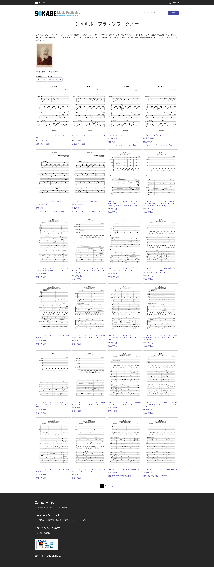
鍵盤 (37, 144)
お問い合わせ (61, 507)
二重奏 (47, 144)
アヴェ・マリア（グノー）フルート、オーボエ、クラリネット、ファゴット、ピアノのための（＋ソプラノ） (160, 404)
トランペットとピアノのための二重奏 (122, 145)
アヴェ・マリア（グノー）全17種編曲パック (124, 469)
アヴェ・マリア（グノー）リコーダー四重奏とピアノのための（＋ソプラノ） (88, 470)
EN (178, 3)
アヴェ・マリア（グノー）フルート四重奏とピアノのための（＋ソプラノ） (53, 470)
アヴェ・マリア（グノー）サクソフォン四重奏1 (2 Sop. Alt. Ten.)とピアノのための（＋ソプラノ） (124, 337)
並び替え (50, 76)
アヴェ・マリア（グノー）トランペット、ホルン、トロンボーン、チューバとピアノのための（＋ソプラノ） (53, 404)
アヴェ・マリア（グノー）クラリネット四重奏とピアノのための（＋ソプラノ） (88, 336)
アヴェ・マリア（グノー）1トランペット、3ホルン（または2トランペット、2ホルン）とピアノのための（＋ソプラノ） (160, 203)
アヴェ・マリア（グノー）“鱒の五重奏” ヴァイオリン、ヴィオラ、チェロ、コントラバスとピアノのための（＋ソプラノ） (160, 270)
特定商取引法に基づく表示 (58, 520)
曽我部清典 (43, 140)
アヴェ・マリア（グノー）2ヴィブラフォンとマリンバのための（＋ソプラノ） (125, 269)
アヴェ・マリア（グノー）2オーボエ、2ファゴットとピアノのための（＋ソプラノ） (53, 269)
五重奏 (114, 212)
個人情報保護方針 (44, 533)
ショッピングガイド (80, 520)
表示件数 (39, 76)
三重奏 (116, 277)
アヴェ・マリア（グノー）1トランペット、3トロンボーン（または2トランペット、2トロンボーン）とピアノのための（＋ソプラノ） (124, 203)
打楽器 (110, 277)
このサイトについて (45, 507)
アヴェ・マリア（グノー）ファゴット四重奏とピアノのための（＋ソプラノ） (124, 403)
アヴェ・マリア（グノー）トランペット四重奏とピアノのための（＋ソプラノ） (88, 403)
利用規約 (40, 520)
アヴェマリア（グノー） (117, 135)
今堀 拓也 (113, 209)
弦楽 (145, 279)
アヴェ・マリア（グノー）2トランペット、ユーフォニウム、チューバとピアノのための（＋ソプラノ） (89, 270)
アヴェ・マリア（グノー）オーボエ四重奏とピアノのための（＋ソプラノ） (53, 336)
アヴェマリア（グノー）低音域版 (48, 201)
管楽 (41, 144)
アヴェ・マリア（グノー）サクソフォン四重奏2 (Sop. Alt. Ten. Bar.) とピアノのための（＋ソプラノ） (160, 337)
